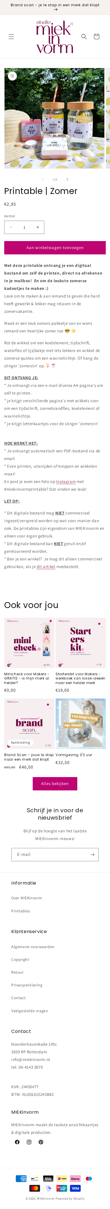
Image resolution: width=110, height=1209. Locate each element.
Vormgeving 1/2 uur (74, 755)
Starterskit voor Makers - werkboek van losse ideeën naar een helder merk (80, 678)
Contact (18, 997)
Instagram (66, 481)
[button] (11, 36)
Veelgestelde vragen (29, 1010)
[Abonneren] (92, 854)
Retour (17, 972)
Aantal (9, 216)
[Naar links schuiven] (42, 179)
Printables (20, 910)
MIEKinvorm (46, 1198)
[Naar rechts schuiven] (67, 179)
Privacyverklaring (26, 985)
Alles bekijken (55, 783)
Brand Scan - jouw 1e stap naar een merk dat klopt (29, 757)
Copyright (20, 959)
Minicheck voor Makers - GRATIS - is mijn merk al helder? (27, 678)
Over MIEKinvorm (26, 897)
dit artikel (46, 566)
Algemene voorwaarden (33, 946)
